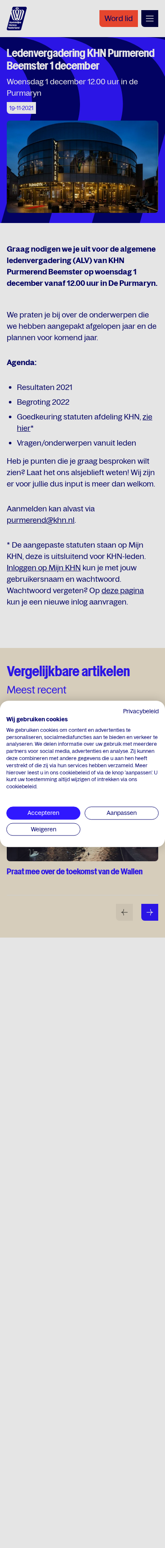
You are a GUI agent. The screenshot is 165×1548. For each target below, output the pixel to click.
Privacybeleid (141, 711)
